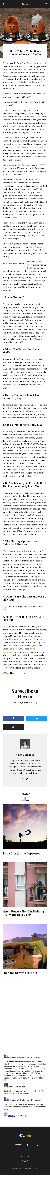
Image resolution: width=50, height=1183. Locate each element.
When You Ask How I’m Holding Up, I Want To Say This (23, 913)
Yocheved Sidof (7, 919)
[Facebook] (27, 1145)
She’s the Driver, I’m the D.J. (21, 972)
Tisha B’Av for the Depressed (22, 853)
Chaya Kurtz (15, 47)
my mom (14, 313)
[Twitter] (32, 1145)
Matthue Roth (7, 977)
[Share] (13, 718)
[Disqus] (25, 1016)
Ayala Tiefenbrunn (8, 857)
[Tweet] (36, 718)
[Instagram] (37, 1145)
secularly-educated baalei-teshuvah (27, 147)
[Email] (13, 727)
